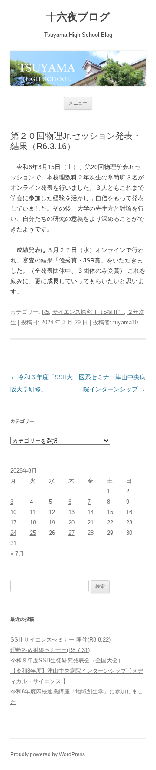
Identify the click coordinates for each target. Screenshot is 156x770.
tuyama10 (125, 322)
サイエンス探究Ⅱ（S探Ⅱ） (88, 312)
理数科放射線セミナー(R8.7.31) (50, 650)
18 (33, 522)
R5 (45, 312)
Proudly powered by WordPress (47, 754)
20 (71, 522)
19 (52, 522)
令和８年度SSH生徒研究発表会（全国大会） (67, 660)
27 (71, 533)
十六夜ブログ (78, 16)
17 (13, 522)
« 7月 (17, 553)
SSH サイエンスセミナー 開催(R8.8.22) (60, 639)
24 (13, 533)
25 (33, 533)
